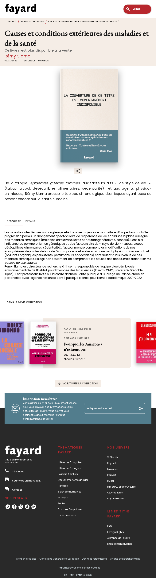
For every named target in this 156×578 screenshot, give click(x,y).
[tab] (14, 221)
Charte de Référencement (125, 558)
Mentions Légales (26, 558)
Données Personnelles (94, 558)
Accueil (12, 21)
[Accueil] (21, 9)
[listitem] (8, 506)
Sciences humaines (32, 21)
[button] (36, 61)
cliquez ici (47, 418)
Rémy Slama (18, 56)
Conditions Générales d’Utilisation (59, 558)
